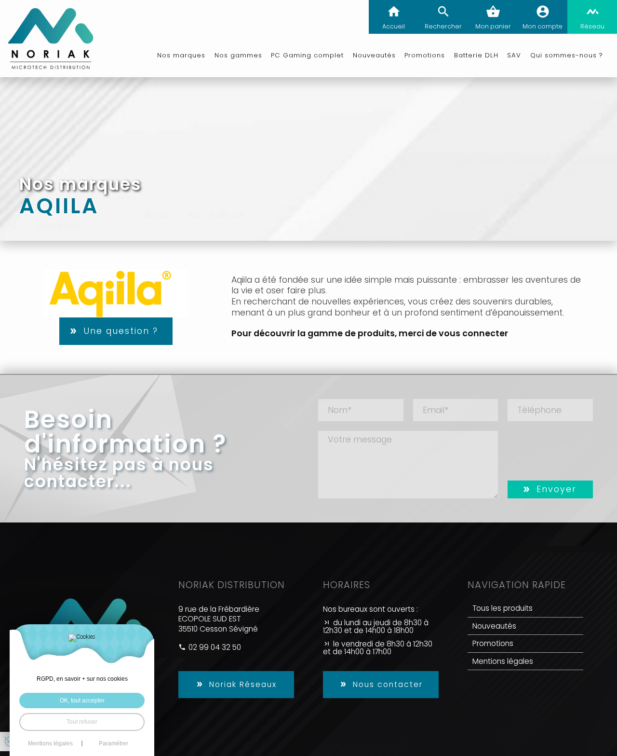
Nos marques (181, 55)
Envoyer (557, 489)
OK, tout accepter (82, 700)
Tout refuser (82, 721)
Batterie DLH (476, 55)
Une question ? (120, 331)
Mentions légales (502, 661)
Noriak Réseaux (243, 684)
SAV (514, 55)
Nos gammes (238, 55)
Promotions (492, 643)
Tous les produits (502, 608)
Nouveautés (374, 55)
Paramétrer (113, 743)
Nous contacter (388, 684)
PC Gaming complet (307, 55)
